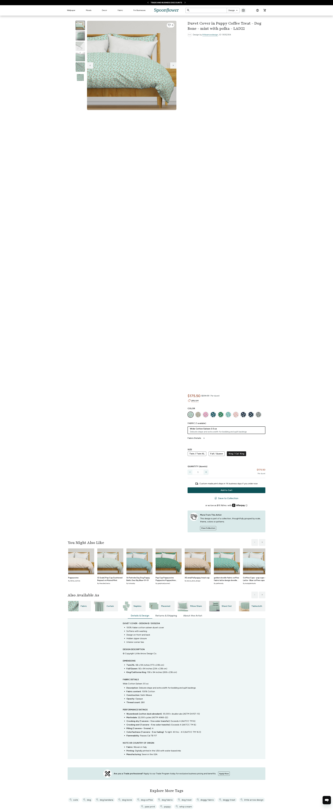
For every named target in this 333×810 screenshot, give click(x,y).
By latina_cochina (74, 581)
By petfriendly (218, 583)
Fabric (120, 10)
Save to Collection (226, 498)
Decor (104, 10)
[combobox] (233, 10)
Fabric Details (196, 438)
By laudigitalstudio (249, 583)
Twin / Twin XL (197, 453)
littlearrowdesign (210, 34)
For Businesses (139, 10)
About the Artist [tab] (192, 615)
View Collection (208, 528)
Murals (88, 10)
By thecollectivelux (103, 583)
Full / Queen (216, 453)
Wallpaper (71, 10)
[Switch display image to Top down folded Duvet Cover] (80, 77)
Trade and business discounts (166, 3)
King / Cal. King (236, 453)
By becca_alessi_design (192, 581)
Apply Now (224, 774)
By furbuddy (130, 583)
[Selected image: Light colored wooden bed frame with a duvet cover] (80, 25)
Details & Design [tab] (140, 615)
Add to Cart (226, 490)
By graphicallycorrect (163, 583)
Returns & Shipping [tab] (166, 615)
